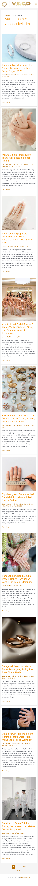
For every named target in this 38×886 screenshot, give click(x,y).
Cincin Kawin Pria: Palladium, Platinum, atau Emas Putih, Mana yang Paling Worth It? (18, 736)
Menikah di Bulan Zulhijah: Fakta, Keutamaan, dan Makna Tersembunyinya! (18, 826)
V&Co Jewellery (25, 877)
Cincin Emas (15, 164)
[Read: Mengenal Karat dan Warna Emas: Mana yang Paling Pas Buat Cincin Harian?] (19, 640)
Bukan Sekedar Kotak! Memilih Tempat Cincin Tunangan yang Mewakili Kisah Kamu (18, 418)
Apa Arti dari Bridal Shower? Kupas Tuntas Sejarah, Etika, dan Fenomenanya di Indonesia (17, 329)
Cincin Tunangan (24, 75)
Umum (8, 166)
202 (24, 867)
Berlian (4, 246)
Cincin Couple (6, 164)
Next (19, 870)
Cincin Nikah (15, 75)
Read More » (6, 102)
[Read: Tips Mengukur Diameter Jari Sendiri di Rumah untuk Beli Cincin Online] (19, 473)
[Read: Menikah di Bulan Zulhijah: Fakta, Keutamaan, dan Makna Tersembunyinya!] (19, 798)
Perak (32, 75)
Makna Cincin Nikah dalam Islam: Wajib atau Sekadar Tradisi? (16, 157)
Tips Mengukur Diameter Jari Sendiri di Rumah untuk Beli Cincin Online (18, 497)
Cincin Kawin (6, 75)
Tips (17, 246)
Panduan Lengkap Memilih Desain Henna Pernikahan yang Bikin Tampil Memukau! (17, 578)
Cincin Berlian (11, 246)
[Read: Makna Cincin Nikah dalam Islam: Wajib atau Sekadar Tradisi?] (19, 130)
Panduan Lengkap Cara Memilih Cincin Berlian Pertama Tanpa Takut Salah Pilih (17, 238)
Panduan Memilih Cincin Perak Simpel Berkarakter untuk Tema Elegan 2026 (18, 68)
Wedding (9, 337)
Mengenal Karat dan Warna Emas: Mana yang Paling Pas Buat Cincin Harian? (17, 669)
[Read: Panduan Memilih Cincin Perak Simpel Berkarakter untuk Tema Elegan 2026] (19, 48)
